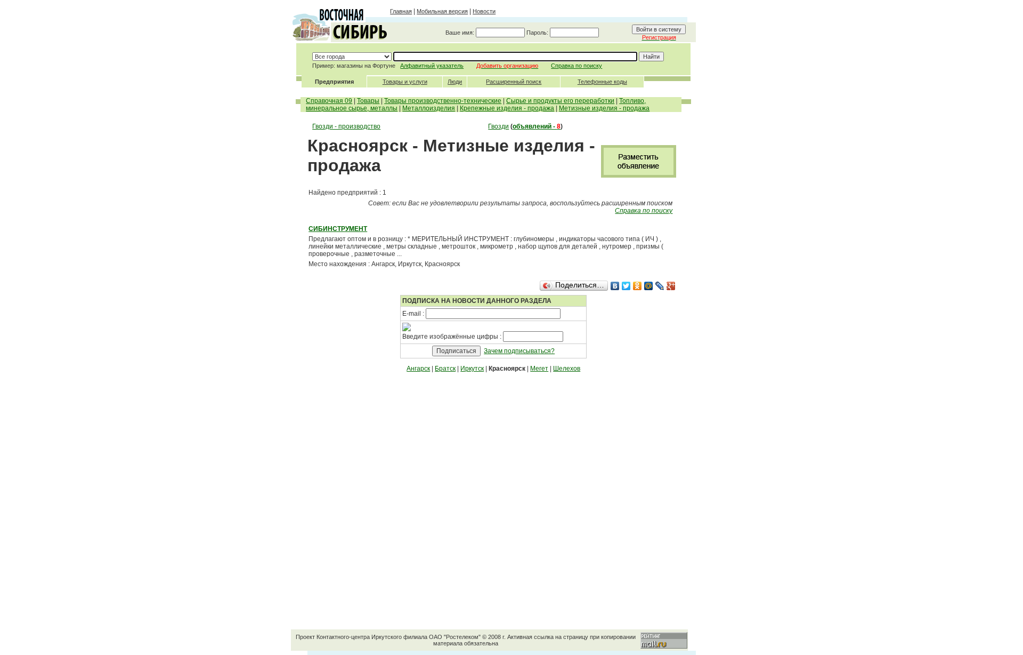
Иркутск (472, 368)
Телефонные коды (602, 81)
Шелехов (566, 368)
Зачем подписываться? (519, 351)
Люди (455, 81)
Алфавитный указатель (432, 65)
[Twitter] (626, 286)
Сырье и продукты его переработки (560, 101)
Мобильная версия (442, 11)
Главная (401, 11)
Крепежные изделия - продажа (507, 108)
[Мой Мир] (648, 286)
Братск (445, 368)
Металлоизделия (428, 108)
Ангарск (418, 368)
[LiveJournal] (659, 286)
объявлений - (537, 126)
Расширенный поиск (513, 81)
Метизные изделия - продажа (604, 108)
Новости (484, 11)
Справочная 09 (329, 101)
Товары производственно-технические (442, 101)
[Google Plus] (671, 286)
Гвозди (498, 126)
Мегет (539, 368)
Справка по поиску (576, 65)
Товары (368, 101)
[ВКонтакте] (615, 286)
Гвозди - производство (346, 126)
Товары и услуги (405, 81)
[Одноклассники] (637, 286)
